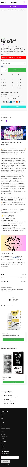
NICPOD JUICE (11, 9)
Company (3, 424)
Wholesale (3, 413)
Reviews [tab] (4, 120)
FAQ (2, 416)
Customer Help (4, 436)
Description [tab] (3, 114)
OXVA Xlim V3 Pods (7, 377)
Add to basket (16, 69)
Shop (5, 9)
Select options (13, 339)
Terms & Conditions (5, 428)
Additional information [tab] (6, 117)
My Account (3, 434)
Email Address (5, 455)
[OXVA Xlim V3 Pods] (13, 363)
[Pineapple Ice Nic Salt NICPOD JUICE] (13, 320)
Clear (2, 66)
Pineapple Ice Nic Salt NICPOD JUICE (11, 335)
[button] (24, 3)
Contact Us (3, 438)
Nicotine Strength (5, 60)
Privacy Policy (4, 426)
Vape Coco (14, 300)
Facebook (3, 444)
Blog (2, 418)
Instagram (3, 446)
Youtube (3, 448)
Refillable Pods (6, 376)
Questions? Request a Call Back (13, 106)
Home (2, 9)
